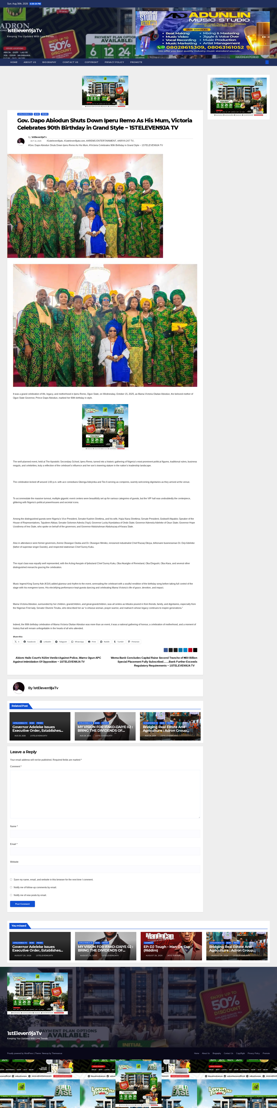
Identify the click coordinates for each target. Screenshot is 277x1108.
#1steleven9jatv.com (74, 141)
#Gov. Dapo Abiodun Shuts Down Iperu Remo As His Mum (58, 145)
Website (14, 862)
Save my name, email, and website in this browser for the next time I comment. (53, 879)
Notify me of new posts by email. (30, 895)
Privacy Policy (114, 62)
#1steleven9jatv (55, 141)
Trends (45, 114)
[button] (262, 62)
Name (14, 826)
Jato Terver (173, 956)
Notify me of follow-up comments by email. (35, 887)
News (37, 114)
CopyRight (92, 62)
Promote (136, 62)
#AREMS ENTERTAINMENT (101, 141)
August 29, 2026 (23, 956)
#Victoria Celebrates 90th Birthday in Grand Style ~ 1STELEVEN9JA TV (126, 145)
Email (13, 844)
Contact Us (70, 62)
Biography (49, 62)
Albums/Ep (148, 943)
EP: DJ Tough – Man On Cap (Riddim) (167, 948)
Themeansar (57, 1053)
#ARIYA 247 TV (125, 141)
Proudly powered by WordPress (20, 1053)
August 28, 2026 (154, 956)
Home (13, 62)
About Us (30, 62)
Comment (15, 766)
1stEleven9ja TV (25, 114)
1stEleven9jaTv (24, 30)
